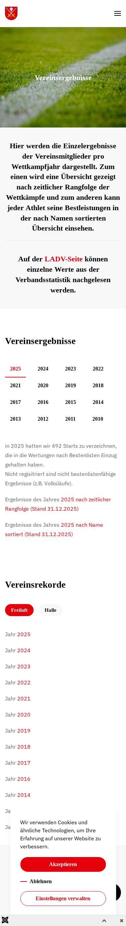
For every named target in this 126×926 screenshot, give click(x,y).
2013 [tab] (15, 419)
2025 (24, 634)
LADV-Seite (64, 259)
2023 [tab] (70, 368)
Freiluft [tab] (19, 610)
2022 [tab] (98, 368)
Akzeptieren (63, 864)
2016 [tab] (43, 402)
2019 (24, 730)
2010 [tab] (97, 419)
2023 (24, 666)
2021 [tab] (15, 385)
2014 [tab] (98, 402)
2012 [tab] (43, 419)
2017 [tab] (15, 402)
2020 (24, 714)
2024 (24, 650)
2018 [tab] (98, 385)
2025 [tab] (15, 368)
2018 (24, 746)
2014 (24, 794)
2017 (24, 762)
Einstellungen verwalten (63, 898)
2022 (24, 682)
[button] (117, 13)
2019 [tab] (70, 385)
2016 (24, 778)
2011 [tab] (70, 419)
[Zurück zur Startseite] (11, 13)
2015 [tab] (70, 402)
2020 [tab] (43, 385)
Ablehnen (41, 881)
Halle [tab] (50, 610)
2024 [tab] (43, 368)
